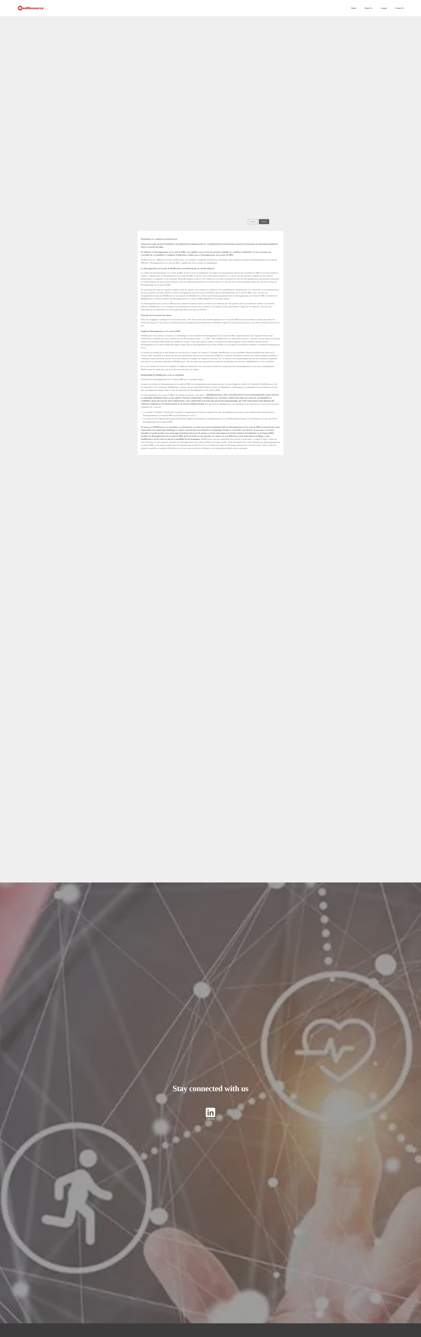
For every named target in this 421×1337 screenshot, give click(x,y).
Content (384, 8)
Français (264, 221)
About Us (368, 8)
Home (353, 8)
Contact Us (399, 8)
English (252, 221)
